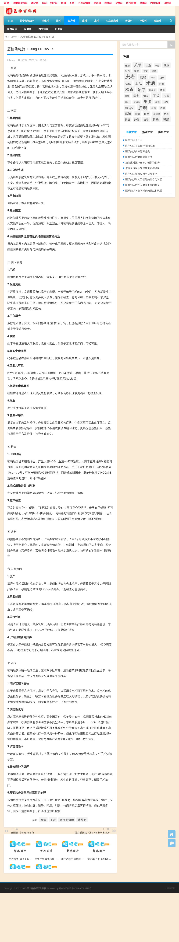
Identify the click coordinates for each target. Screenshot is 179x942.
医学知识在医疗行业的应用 (140, 145)
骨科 (44, 3)
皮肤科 (119, 3)
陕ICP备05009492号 (81, 888)
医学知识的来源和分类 (137, 151)
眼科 (63, 3)
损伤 (128, 84)
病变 (136, 95)
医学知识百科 (20, 3)
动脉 (166, 65)
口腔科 (167, 3)
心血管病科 (84, 3)
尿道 (154, 71)
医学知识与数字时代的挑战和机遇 (143, 190)
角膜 (166, 113)
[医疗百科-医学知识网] (22, 7)
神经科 (108, 3)
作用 (127, 65)
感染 (142, 77)
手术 (153, 77)
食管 (146, 119)
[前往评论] (172, 843)
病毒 (145, 95)
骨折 (156, 119)
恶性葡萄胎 (67, 820)
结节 (166, 102)
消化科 (34, 3)
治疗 (141, 89)
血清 (137, 113)
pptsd (13, 59)
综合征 (129, 108)
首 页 (6, 3)
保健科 (143, 3)
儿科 (72, 3)
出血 (148, 65)
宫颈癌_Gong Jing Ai (22, 832)
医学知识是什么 (133, 140)
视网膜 (156, 113)
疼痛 (127, 96)
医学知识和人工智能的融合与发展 (143, 179)
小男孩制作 (170, 887)
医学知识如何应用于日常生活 (141, 173)
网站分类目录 (65, 888)
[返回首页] (172, 834)
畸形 (162, 90)
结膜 (157, 101)
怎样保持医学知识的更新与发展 (142, 168)
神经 (127, 102)
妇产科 (54, 3)
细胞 (147, 101)
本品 (138, 83)
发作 (127, 71)
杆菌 (161, 84)
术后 (150, 83)
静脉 (136, 119)
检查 (129, 89)
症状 (155, 95)
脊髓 (153, 108)
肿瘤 (142, 107)
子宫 (53, 820)
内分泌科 (155, 3)
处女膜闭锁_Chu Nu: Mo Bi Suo (92, 832)
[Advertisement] (89, 917)
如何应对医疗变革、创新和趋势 (142, 162)
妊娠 (43, 820)
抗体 (162, 77)
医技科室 (131, 3)
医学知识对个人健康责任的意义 (142, 185)
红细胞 (137, 102)
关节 (138, 64)
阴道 (127, 119)
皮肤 (166, 96)
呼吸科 (97, 3)
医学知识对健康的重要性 (138, 157)
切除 (157, 65)
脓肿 (162, 108)
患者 (130, 76)
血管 (146, 113)
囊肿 (136, 71)
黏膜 (166, 119)
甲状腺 (152, 90)
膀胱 (128, 113)
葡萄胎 (82, 820)
